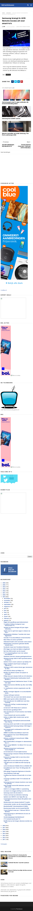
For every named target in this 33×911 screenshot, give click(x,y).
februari (6, 618)
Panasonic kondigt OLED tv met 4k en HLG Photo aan (16, 757)
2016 (4, 829)
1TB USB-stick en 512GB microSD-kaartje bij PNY (17, 763)
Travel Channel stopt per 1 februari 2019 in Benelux (17, 810)
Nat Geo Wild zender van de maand (14, 651)
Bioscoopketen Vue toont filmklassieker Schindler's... (16, 735)
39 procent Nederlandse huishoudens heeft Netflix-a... (17, 678)
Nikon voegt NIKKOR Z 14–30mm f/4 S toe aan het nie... (17, 745)
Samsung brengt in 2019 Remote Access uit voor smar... (17, 814)
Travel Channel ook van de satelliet (14, 715)
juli (5, 608)
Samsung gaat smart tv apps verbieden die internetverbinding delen (15, 102)
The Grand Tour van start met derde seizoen (17, 697)
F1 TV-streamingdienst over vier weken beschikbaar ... (16, 653)
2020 (4, 595)
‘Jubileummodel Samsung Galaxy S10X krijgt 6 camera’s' (17, 726)
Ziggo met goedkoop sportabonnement (16, 622)
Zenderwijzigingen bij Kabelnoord (14, 817)
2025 (4, 585)
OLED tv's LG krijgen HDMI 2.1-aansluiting (16, 789)
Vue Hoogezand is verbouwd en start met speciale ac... (16, 730)
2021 (4, 593)
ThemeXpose (19, 909)
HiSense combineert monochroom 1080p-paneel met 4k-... (16, 738)
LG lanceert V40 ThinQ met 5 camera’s (15, 708)
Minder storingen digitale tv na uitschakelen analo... (17, 692)
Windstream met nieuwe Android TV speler (17, 802)
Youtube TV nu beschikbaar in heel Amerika (17, 637)
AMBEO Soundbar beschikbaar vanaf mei (16, 732)
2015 (4, 831)
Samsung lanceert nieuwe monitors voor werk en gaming (18, 782)
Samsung (8, 12)
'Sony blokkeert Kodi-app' (11, 773)
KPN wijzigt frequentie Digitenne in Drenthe (17, 771)
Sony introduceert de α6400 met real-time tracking (16, 701)
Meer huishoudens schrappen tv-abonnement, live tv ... (18, 742)
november (7, 600)
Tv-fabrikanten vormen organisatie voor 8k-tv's (17, 688)
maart (6, 616)
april (5, 614)
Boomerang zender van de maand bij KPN (16, 808)
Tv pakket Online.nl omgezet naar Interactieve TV (14, 624)
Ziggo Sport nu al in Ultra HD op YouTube (16, 760)
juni (5, 610)
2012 (4, 837)
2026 (4, 583)
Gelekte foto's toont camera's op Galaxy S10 (17, 662)
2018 (4, 825)
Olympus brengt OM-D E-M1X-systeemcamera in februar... (18, 659)
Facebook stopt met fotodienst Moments (16, 647)
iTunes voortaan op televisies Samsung (16, 795)
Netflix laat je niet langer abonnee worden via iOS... (18, 821)
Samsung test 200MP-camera (11, 118)
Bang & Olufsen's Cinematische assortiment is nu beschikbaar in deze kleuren (19, 856)
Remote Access (16, 48)
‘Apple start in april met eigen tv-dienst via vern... (17, 631)
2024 (4, 587)
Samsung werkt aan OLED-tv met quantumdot (18, 724)
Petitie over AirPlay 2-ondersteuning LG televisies (16, 705)
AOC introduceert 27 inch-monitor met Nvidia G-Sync (17, 712)
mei (5, 612)
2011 (4, 839)
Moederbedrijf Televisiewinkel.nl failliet (16, 806)
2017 (4, 827)
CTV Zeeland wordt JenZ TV (12, 819)
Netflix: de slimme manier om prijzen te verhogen (16, 673)
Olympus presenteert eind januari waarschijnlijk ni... (14, 748)
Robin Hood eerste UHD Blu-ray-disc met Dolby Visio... (18, 685)
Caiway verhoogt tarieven (11, 695)
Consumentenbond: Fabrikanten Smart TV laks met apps (18, 682)
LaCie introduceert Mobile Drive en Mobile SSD (18, 766)
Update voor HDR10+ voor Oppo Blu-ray (15, 797)
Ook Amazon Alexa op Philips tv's (14, 670)
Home (3, 12)
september (7, 604)
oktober (6, 602)
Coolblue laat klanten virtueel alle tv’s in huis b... (17, 775)
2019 (4, 597)
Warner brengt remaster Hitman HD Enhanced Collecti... (18, 754)
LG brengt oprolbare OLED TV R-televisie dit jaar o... (17, 779)
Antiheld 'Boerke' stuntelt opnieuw (18, 862)
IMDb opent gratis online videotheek (15, 699)
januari (6, 620)
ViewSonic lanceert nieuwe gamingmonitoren (17, 656)
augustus (7, 606)
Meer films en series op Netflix (13, 639)
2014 (4, 833)
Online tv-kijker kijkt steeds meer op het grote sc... (16, 717)
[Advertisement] (16, 532)
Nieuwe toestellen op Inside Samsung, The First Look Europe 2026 (15, 134)
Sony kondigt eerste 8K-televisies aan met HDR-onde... (17, 786)
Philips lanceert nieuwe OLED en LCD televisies (18, 676)
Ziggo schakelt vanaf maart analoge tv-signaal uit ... (16, 664)
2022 (4, 591)
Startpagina (4, 844)
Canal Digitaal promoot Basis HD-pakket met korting (17, 799)
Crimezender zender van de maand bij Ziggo (17, 804)
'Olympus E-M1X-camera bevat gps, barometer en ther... (18, 667)
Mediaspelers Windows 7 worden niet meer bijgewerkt (17, 634)
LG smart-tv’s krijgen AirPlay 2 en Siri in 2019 (17, 791)
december (7, 598)
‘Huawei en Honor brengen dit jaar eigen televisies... (16, 628)
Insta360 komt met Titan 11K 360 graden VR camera (17, 768)
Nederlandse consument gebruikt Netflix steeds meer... (16, 644)
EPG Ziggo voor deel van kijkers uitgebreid (17, 649)
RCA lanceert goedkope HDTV (13, 710)
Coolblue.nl (4, 290)
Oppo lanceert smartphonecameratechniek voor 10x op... (17, 721)
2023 (4, 589)
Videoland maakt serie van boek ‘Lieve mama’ (18, 641)
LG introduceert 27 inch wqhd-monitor (15, 751)
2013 (4, 835)
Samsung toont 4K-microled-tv (13, 793)
